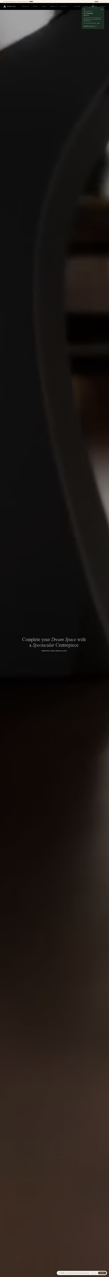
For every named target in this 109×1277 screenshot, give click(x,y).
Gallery (64, 6)
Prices (35, 6)
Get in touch (86, 19)
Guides (44, 6)
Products (25, 6)
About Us (53, 6)
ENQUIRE (77, 6)
